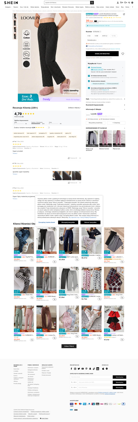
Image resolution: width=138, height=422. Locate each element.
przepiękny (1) (43, 133)
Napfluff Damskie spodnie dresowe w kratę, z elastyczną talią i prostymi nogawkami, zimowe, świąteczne (24, 257)
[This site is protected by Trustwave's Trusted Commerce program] (71, 410)
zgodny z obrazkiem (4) (56, 133)
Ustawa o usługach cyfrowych (18, 378)
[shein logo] (11, 2)
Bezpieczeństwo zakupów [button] (98, 81)
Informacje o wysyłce (33, 367)
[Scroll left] (130, 7)
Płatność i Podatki (46, 373)
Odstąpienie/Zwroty (33, 370)
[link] (121, 2)
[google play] (106, 369)
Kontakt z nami (45, 370)
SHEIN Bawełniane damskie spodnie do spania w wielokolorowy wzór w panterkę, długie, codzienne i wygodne (47, 296)
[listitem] (92, 138)
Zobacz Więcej (69, 346)
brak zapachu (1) (31, 133)
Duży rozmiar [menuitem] (100, 7)
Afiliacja (16, 381)
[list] (85, 368)
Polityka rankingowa (33, 390)
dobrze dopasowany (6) (38, 136)
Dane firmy (16, 369)
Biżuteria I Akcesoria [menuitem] (68, 7)
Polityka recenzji (18, 116)
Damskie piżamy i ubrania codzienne (42, 11)
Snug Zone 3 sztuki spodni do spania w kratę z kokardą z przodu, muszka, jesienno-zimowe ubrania (114, 294)
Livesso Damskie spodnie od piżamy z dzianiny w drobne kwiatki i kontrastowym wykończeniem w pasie (47, 335)
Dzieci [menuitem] (117, 7)
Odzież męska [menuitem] (79, 7)
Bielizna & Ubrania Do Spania (24, 11)
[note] (46, 252)
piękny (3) (68, 133)
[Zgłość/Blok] (80, 158)
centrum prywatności (110, 394)
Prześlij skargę (17, 383)
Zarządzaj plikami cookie (20, 414)
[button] (129, 2)
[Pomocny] (69, 158)
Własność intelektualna (19, 416)
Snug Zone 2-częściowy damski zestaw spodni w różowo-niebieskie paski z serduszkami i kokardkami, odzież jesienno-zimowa (69, 333)
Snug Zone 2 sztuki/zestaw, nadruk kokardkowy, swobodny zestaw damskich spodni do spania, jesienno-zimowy (69, 294)
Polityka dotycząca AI (44, 414)
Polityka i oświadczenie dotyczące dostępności (34, 395)
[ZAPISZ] (122, 53)
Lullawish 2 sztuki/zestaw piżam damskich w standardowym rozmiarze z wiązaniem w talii (114, 257)
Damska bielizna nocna (59, 11)
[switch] (48, 127)
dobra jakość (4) (61, 136)
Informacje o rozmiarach (31, 379)
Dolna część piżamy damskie (74, 11)
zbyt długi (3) (72, 136)
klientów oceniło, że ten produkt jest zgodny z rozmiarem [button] (104, 43)
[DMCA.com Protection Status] (75, 410)
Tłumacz (15, 153)
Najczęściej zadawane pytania (47, 367)
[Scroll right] (132, 7)
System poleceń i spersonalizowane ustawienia (26, 418)
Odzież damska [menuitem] (35, 7)
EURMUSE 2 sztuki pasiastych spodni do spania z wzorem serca (92, 296)
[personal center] (118, 2)
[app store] (103, 369)
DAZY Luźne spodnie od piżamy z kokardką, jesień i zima (69, 257)
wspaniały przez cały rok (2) (21, 136)
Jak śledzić (30, 376)
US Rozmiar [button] (96, 31)
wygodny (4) (50, 136)
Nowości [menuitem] (16, 7)
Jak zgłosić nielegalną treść (33, 385)
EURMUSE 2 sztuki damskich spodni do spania (24, 335)
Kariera (15, 375)
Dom (14, 11)
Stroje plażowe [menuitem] (45, 7)
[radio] (89, 35)
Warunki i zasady (32, 414)
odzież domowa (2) (19, 133)
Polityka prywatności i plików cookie (107, 392)
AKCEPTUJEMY (74, 400)
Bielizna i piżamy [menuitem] (90, 7)
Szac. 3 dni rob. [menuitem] (24, 7)
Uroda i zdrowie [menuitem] (110, 7)
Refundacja (31, 372)
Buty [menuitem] (122, 7)
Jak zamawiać (31, 374)
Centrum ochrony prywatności (21, 411)
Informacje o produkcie (33, 392)
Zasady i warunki (18, 373)
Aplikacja (105, 365)
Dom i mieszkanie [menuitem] (56, 7)
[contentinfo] (98, 405)
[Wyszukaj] (92, 2)
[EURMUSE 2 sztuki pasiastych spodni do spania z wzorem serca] (91, 280)
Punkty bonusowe (46, 375)
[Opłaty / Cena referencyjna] (93, 21)
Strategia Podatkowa (33, 388)
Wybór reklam (30, 416)
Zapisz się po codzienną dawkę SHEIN (81, 373)
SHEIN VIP (30, 382)
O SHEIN (16, 371)
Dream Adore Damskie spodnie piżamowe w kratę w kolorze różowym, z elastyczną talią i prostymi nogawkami (24, 294)
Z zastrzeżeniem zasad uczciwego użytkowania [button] (104, 77)
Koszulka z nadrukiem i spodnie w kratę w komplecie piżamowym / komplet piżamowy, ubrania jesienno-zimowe (92, 255)
